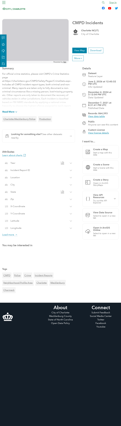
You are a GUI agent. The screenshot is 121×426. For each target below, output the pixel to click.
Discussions (3, 38)
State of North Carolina (60, 413)
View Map (79, 50)
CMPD (6, 369)
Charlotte (41, 377)
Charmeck (8, 384)
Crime (27, 369)
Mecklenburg (57, 377)
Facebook (100, 417)
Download (3, 50)
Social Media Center (101, 410)
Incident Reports (43, 369)
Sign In (113, 2)
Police (17, 369)
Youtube (100, 421)
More (77, 58)
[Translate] (3, 63)
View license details (98, 132)
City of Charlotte (60, 406)
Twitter (100, 413)
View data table (96, 116)
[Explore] (35, 41)
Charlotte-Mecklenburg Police (19, 119)
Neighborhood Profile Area (18, 377)
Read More (8, 111)
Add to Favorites (3, 44)
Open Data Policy (60, 417)
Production (45, 119)
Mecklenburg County (60, 410)
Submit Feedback (100, 406)
